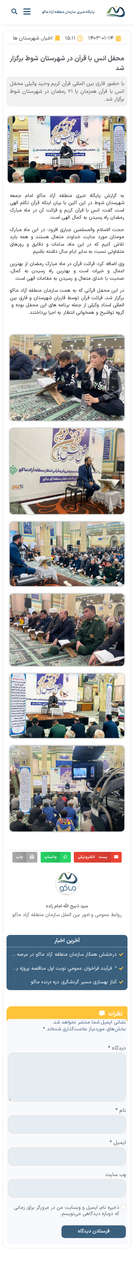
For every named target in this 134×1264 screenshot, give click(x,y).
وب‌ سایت (115, 1175)
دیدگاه (117, 1048)
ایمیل (118, 1143)
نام (120, 1111)
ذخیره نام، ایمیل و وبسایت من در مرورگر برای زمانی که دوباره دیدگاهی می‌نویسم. (66, 1211)
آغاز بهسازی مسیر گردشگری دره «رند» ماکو (74, 982)
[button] (14, 11)
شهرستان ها (26, 38)
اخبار (47, 38)
